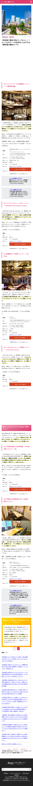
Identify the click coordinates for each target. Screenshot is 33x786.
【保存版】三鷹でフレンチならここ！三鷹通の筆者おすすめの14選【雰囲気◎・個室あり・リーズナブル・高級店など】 (15, 666)
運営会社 (6, 773)
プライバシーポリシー (15, 773)
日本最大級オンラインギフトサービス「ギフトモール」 (16, 780)
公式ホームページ (13, 166)
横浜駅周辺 (5, 37)
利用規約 (16, 775)
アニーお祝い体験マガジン (8, 1)
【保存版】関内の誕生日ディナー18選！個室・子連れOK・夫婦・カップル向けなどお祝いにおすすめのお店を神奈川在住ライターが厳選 (15, 691)
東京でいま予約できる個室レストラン (12, 744)
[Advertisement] (16, 63)
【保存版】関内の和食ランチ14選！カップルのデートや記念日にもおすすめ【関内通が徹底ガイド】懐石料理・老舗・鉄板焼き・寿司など (15, 709)
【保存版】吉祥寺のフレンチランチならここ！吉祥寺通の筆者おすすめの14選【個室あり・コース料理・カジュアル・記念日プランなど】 (15, 674)
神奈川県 (12, 37)
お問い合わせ (26, 773)
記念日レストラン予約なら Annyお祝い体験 (16, 778)
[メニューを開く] (30, 2)
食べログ (20, 166)
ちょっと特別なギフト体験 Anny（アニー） (16, 776)
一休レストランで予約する (20, 169)
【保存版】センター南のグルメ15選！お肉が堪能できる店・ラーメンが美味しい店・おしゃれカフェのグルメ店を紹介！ (15, 658)
